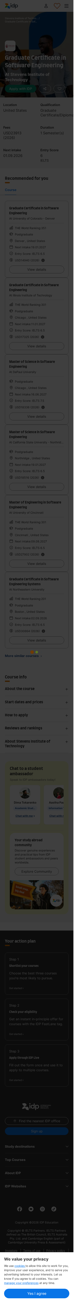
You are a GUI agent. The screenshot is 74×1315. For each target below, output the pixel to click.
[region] (36, 1278)
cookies (19, 1266)
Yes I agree (36, 1293)
